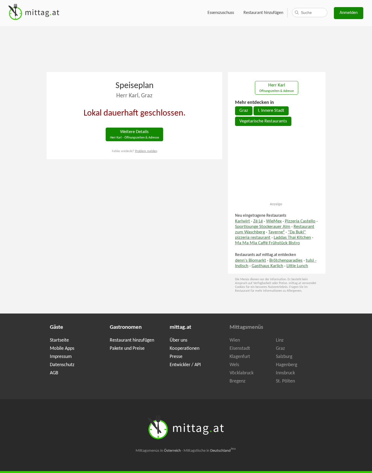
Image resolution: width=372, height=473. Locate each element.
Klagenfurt (240, 356)
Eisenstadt (240, 348)
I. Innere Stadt (271, 111)
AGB (54, 373)
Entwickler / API (185, 365)
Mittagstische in (210, 451)
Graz (243, 111)
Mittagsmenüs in (158, 451)
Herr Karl (276, 88)
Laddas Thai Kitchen (292, 238)
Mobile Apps (62, 348)
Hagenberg (286, 365)
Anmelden (349, 13)
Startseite (59, 340)
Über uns (178, 340)
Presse (176, 356)
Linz (279, 340)
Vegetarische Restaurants (263, 121)
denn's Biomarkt (250, 260)
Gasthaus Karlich (267, 266)
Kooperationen (184, 348)
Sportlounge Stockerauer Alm (262, 227)
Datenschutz (62, 365)
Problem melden (146, 151)
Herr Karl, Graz (134, 96)
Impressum (61, 356)
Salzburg (284, 356)
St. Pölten (285, 381)
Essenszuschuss (221, 13)
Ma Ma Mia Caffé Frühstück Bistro (267, 243)
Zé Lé (258, 221)
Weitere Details (134, 134)
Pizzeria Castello (300, 221)
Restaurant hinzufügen (263, 13)
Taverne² (276, 232)
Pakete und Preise (127, 348)
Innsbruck (285, 373)
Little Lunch (297, 266)
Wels (234, 365)
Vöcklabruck (242, 373)
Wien (235, 340)
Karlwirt (242, 221)
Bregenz (237, 381)
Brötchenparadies (286, 260)
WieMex (274, 221)
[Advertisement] (186, 48)
